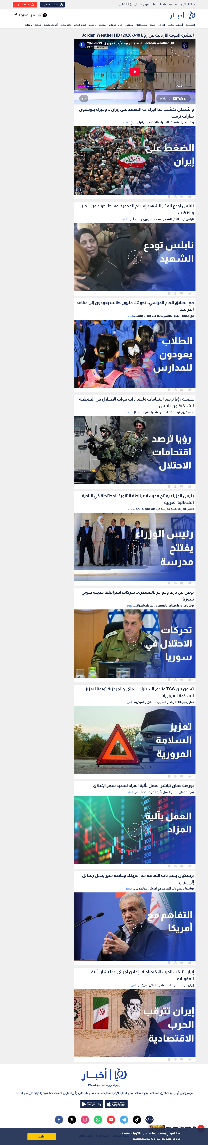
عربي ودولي (115, 24)
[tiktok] (137, 1120)
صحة (152, 24)
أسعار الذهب (175, 24)
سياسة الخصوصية (141, 1139)
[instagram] (85, 1120)
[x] (72, 1120)
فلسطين (141, 24)
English (23, 15)
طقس (129, 24)
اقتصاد (102, 24)
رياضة (92, 24)
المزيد (125, 122)
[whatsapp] (98, 1120)
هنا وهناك (80, 24)
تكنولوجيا (66, 24)
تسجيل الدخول (51, 4)
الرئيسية (190, 24)
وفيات (28, 24)
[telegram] (124, 1120)
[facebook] (59, 1120)
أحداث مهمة (51, 24)
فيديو (38, 24)
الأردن (161, 24)
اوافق (41, 1136)
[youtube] (111, 1120)
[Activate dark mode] (42, 15)
